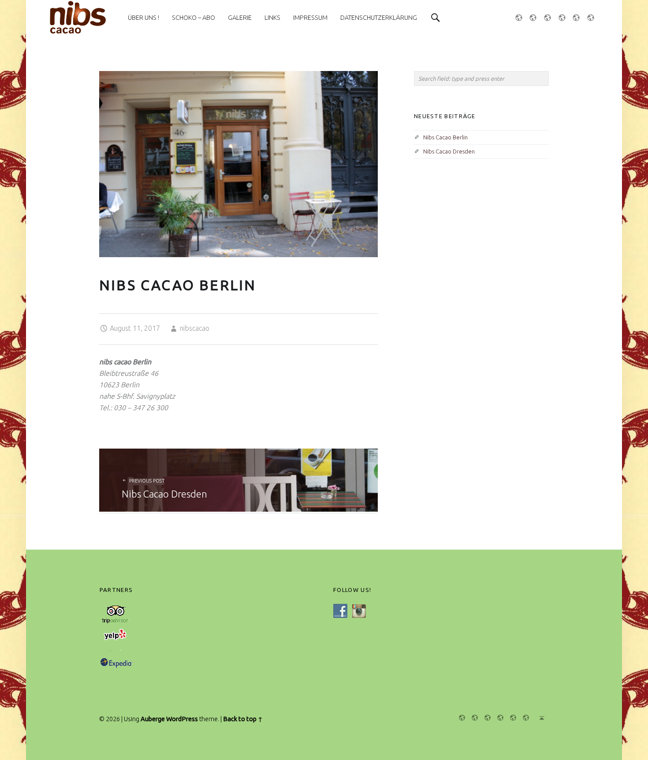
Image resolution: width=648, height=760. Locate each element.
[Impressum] (578, 17)
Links (272, 17)
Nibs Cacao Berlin (445, 137)
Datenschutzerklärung (378, 17)
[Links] (564, 17)
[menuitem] (143, 17)
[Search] (435, 17)
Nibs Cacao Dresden (449, 151)
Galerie (240, 17)
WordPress (182, 719)
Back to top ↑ (243, 719)
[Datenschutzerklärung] (523, 717)
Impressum (310, 17)
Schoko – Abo (193, 17)
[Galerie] (549, 17)
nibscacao (194, 328)
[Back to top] (539, 717)
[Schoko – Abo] (535, 17)
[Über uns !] (520, 17)
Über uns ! (143, 17)
